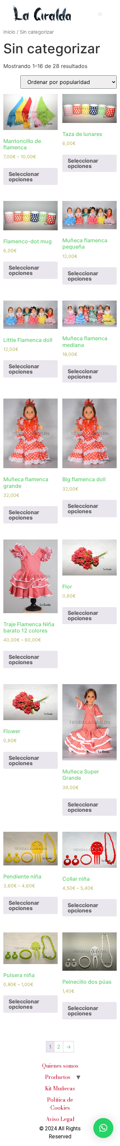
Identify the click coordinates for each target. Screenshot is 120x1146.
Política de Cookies (60, 1104)
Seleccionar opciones (24, 177)
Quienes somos (60, 1066)
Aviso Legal (60, 1119)
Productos (57, 1077)
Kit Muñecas (60, 1088)
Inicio (9, 32)
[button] (100, 14)
